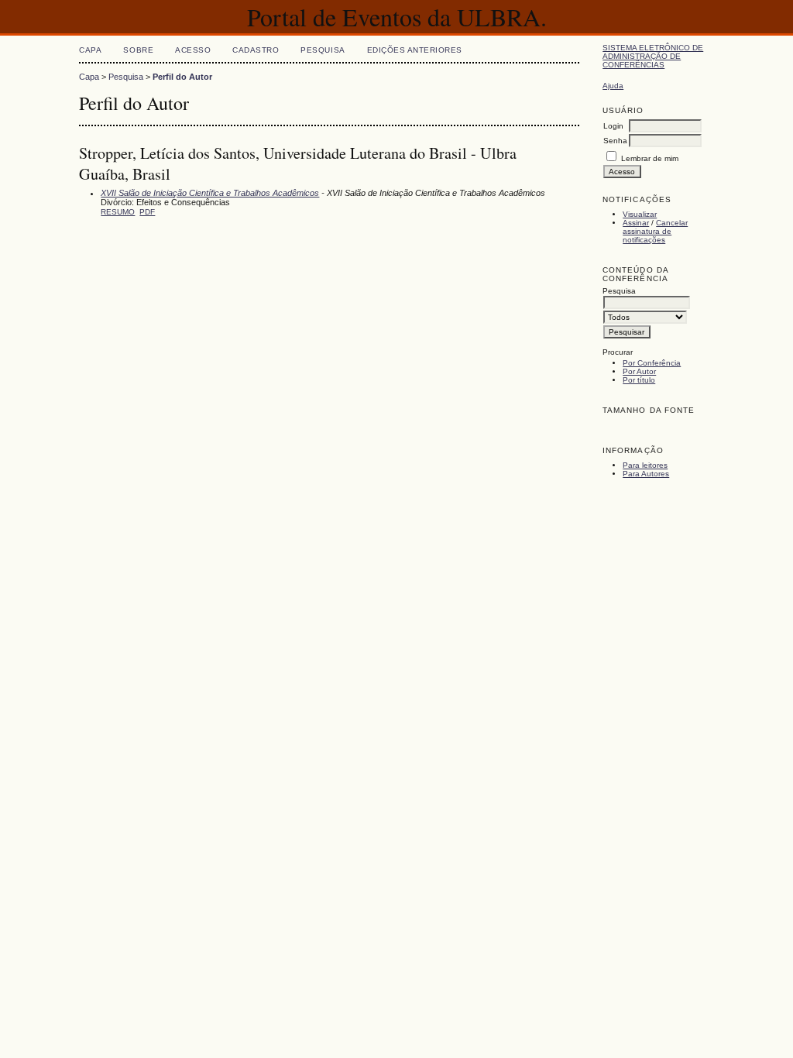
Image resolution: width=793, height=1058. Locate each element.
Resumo (118, 212)
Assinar (636, 222)
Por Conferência (652, 363)
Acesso (193, 50)
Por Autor (639, 371)
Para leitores (645, 465)
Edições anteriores (414, 50)
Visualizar (640, 214)
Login (613, 126)
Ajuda (612, 85)
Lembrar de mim (649, 158)
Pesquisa (322, 50)
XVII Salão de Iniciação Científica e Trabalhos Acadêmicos (210, 193)
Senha (615, 140)
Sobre (138, 50)
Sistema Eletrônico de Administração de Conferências (652, 56)
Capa (90, 50)
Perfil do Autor (182, 76)
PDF (147, 212)
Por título (639, 380)
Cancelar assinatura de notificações (655, 231)
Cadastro (255, 50)
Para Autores (646, 473)
